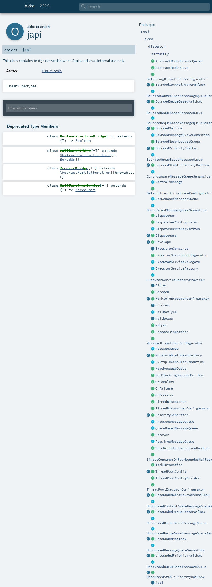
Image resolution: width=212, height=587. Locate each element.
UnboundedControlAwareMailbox (182, 495)
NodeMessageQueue (170, 369)
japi (159, 583)
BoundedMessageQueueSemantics (182, 135)
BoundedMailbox (168, 128)
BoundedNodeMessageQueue (177, 142)
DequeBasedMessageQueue (176, 199)
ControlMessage (168, 182)
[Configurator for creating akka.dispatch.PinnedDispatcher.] (153, 408)
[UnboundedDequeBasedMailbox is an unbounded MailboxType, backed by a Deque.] (153, 512)
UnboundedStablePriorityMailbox (176, 577)
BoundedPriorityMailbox (176, 148)
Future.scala (52, 70)
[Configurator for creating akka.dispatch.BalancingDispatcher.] (153, 74)
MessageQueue (167, 349)
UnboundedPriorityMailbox (178, 555)
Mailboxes (164, 318)
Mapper (161, 325)
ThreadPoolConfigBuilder (177, 478)
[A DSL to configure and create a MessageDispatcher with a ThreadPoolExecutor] (153, 478)
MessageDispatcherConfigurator (175, 343)
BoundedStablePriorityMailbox (182, 165)
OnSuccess (164, 395)
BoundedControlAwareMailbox (180, 85)
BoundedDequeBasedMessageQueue (175, 113)
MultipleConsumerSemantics (179, 362)
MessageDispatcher (171, 332)
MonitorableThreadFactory (178, 355)
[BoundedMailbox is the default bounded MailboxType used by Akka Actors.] (153, 128)
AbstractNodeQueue (171, 68)
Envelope (163, 242)
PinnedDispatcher (170, 402)
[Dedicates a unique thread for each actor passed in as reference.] (153, 402)
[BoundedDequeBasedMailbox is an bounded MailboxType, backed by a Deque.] (153, 102)
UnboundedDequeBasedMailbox (180, 512)
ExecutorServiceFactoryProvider (176, 280)
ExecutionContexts (171, 249)
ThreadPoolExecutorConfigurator (176, 489)
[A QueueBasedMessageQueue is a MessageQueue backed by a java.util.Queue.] (153, 428)
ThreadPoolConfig (170, 471)
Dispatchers (166, 236)
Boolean (83, 140)
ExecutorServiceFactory (176, 268)
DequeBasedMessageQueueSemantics (176, 210)
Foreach (162, 292)
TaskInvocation (168, 465)
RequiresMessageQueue (174, 441)
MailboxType (166, 312)
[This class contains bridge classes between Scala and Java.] (153, 583)
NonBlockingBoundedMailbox (179, 375)
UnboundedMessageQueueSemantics (176, 550)
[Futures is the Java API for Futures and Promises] (153, 305)
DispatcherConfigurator (176, 222)
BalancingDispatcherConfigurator (176, 79)
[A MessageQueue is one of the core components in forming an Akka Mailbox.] (153, 349)
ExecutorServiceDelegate (177, 262)
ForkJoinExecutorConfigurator (182, 299)
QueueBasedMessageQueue (176, 428)
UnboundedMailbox (170, 539)
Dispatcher (165, 216)
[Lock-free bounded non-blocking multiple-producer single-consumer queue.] (153, 142)
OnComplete (165, 382)
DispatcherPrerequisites (177, 229)
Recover (162, 435)
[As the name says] (153, 262)
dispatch (43, 27)
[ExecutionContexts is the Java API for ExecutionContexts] (153, 249)
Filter (161, 285)
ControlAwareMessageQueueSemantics (178, 176)
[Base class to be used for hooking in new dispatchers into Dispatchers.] (153, 338)
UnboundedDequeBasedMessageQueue (176, 523)
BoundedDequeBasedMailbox (178, 101)
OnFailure (164, 388)
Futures (162, 305)
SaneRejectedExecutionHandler (182, 448)
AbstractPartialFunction (85, 155)
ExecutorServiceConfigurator (181, 255)
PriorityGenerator (171, 415)
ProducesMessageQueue (174, 422)
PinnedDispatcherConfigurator (182, 408)
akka (31, 27)
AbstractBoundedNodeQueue (178, 61)
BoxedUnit (70, 159)
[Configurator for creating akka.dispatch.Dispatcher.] (153, 222)
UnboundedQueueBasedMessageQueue (176, 567)
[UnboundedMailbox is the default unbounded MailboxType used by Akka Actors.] (153, 539)
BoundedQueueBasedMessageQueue (175, 159)
